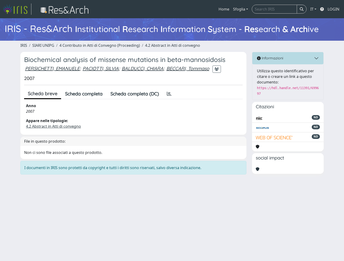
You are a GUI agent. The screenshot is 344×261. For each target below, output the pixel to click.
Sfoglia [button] (239, 9)
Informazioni (272, 58)
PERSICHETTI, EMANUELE (52, 68)
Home (224, 9)
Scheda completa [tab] (83, 94)
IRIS (23, 45)
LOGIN (333, 9)
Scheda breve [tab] (42, 93)
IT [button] (312, 9)
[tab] (169, 94)
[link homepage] (17, 9)
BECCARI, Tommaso (187, 68)
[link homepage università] (66, 9)
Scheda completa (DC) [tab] (134, 94)
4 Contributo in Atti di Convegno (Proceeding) (99, 45)
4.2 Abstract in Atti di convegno (172, 45)
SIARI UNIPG (43, 45)
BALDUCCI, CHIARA (142, 68)
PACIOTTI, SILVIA (101, 68)
